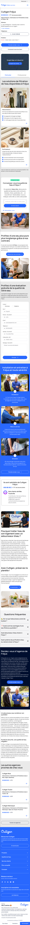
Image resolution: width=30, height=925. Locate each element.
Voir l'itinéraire (5, 28)
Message (7, 342)
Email (4, 320)
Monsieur (7, 306)
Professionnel (22, 75)
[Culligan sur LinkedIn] (8, 882)
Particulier (23, 1)
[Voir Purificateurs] (15, 147)
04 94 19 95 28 (16, 34)
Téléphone (5, 326)
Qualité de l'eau (6, 857)
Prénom (7, 314)
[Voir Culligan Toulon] (15, 795)
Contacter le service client (15, 49)
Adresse (7, 331)
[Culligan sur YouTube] (10, 882)
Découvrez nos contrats (14, 254)
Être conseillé (6, 865)
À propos (4, 869)
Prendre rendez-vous (14, 45)
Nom (4, 309)
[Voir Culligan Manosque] (15, 811)
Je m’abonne (15, 895)
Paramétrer (15, 923)
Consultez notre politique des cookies (8, 917)
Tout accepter (25, 923)
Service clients (6, 861)
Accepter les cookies (14, 63)
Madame (16, 306)
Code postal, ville (7, 337)
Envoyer (14, 357)
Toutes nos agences (15, 822)
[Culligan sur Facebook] (2, 882)
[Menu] (27, 5)
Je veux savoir (15, 205)
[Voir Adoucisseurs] (15, 107)
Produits (4, 853)
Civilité (4, 304)
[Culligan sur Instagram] (5, 882)
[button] (15, 619)
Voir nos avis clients (16, 15)
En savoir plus (14, 587)
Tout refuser (5, 923)
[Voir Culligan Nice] (15, 779)
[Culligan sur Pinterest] (13, 882)
